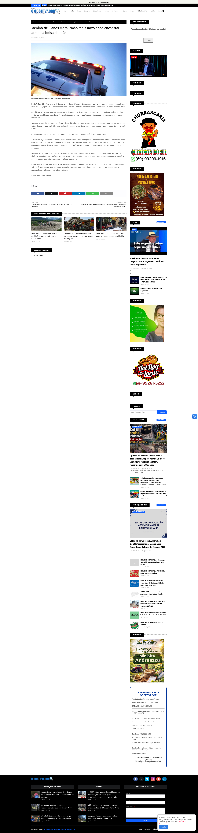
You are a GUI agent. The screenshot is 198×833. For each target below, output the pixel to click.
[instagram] (153, 779)
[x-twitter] (141, 779)
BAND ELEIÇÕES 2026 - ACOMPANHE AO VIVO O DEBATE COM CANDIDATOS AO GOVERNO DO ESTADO (153, 280)
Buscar (148, 40)
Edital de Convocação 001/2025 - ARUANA (151, 623)
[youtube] (158, 779)
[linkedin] (164, 779)
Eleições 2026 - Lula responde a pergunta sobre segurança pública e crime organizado (147, 261)
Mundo (45, 22)
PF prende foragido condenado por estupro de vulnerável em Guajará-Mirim (57, 806)
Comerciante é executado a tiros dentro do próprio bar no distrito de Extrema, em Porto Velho (57, 794)
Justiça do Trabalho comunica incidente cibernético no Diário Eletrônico (103, 817)
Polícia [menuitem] (79, 11)
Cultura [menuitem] (107, 11)
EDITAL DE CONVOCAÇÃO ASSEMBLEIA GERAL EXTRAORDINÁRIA (152, 572)
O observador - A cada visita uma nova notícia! (59, 829)
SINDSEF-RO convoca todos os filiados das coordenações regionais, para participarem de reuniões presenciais (104, 794)
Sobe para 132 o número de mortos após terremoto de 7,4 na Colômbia (110, 234)
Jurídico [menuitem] (153, 11)
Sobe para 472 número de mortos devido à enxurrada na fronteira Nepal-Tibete (44, 236)
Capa (140, 829)
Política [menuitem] (72, 11)
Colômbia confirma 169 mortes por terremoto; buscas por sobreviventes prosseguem (78, 236)
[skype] (147, 779)
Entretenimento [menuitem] (97, 11)
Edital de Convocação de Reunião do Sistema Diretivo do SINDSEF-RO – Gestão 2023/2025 (152, 604)
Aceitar (163, 827)
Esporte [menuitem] (125, 11)
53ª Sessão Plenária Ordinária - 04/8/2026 (151, 290)
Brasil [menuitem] (132, 11)
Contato (147, 829)
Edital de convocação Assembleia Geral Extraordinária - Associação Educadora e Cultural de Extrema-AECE (147, 544)
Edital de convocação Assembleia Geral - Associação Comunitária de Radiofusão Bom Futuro (152, 583)
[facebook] (135, 779)
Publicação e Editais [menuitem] (142, 11)
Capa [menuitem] (65, 11)
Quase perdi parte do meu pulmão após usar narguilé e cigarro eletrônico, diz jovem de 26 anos (80, 5)
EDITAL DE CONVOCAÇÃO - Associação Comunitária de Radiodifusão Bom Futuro (152, 562)
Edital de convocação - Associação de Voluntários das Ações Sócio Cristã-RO (153, 614)
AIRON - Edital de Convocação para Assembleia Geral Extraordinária (152, 593)
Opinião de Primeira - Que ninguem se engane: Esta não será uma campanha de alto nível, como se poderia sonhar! (153, 494)
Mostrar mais (160, 222)
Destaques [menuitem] (87, 11)
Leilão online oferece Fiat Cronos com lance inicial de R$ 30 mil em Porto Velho (103, 806)
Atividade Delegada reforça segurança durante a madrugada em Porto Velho (56, 817)
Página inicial (37, 22)
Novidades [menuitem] (115, 11)
